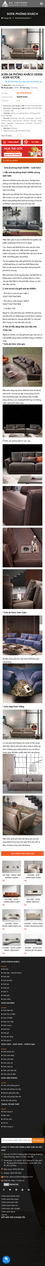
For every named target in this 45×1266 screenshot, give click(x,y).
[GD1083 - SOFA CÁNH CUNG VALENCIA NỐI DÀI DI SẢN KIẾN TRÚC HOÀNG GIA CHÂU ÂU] (33, 915)
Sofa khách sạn (8, 1052)
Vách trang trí (8, 1112)
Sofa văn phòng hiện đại (12, 1097)
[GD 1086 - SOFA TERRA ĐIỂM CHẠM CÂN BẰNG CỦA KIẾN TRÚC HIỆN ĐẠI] (11, 891)
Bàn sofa (6, 1115)
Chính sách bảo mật (9, 1202)
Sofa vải (6, 988)
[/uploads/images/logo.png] (14, 4)
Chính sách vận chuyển (10, 1208)
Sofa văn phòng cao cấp (12, 1089)
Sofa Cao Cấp (8, 1022)
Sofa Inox (6, 1029)
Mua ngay (13, 142)
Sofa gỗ (6, 1033)
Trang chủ (7, 18)
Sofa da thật (7, 980)
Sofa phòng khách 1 (23, 18)
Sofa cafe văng (8, 1055)
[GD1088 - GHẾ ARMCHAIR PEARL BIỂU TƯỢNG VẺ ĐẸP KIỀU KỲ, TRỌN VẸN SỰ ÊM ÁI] (33, 867)
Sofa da (6, 984)
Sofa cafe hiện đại (9, 1070)
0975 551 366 (15, 1173)
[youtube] (22, 1189)
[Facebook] (3, 1189)
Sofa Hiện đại (8, 1010)
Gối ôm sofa (7, 1119)
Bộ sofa (5, 969)
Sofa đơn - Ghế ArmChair (12, 973)
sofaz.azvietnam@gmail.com (21, 1177)
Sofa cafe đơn (8, 1059)
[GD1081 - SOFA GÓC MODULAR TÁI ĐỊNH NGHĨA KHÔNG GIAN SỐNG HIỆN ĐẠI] (33, 939)
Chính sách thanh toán (10, 1196)
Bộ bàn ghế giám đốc (11, 1093)
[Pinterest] (16, 1189)
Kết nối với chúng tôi (13, 1217)
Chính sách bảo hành (10, 1199)
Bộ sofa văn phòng (10, 1100)
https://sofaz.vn (17, 1180)
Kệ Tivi (5, 1123)
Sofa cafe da (7, 1067)
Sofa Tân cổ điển (9, 1014)
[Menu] (41, 4)
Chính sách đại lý (8, 1211)
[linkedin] (28, 1189)
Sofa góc (6, 995)
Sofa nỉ (5, 992)
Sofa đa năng (8, 1037)
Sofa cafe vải (8, 1063)
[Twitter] (10, 1189)
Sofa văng (6, 999)
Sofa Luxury (7, 1025)
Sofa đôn (6, 977)
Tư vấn (35, 142)
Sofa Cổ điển (7, 1018)
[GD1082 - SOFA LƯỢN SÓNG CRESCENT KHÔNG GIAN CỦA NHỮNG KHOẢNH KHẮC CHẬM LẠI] (11, 939)
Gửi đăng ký (38, 1140)
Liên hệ (4, 1215)
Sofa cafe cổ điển (9, 1074)
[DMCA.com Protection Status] (11, 1184)
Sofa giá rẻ (7, 1040)
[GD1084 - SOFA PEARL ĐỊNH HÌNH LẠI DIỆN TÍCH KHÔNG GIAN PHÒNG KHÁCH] (11, 915)
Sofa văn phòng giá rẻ (11, 1085)
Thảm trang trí (8, 1127)
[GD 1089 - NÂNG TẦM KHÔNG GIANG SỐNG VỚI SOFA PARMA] (11, 867)
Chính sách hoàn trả (9, 1205)
